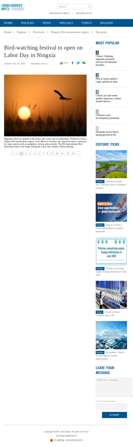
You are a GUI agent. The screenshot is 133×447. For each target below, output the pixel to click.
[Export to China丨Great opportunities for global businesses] (111, 207)
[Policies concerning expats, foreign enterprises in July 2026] (111, 251)
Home (8, 23)
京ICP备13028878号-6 (66, 436)
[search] (89, 6)
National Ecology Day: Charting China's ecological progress (111, 184)
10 (57, 153)
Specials (66, 23)
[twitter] (78, 63)
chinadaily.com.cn (59, 13)
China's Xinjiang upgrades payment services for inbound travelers (106, 60)
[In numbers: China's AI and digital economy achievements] (111, 335)
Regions (106, 23)
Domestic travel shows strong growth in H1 (107, 133)
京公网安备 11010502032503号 (68, 440)
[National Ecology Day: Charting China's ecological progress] (111, 164)
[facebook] (72, 63)
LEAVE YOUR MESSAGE (105, 370)
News (47, 23)
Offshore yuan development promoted (107, 116)
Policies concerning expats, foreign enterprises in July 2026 (111, 271)
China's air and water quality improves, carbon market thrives (108, 98)
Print (66, 63)
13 (73, 153)
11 (62, 153)
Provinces (38, 32)
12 (68, 153)
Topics (87, 23)
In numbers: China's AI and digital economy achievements (110, 355)
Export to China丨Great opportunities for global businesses (109, 228)
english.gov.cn (84, 13)
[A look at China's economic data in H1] (111, 294)
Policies (27, 23)
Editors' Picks (107, 144)
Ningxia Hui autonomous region (70, 32)
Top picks (101, 32)
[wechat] (83, 63)
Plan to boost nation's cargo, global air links (107, 80)
